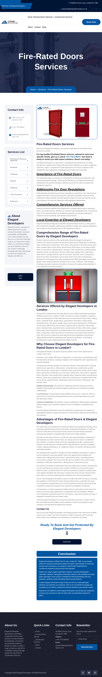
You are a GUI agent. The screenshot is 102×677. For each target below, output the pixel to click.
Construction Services (63, 17)
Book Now (91, 22)
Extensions (14, 201)
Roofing (13, 181)
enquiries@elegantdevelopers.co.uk (74, 9)
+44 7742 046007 (73, 157)
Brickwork (13, 167)
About (30, 27)
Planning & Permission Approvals (18, 159)
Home (30, 17)
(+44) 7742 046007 (18, 127)
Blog (44, 27)
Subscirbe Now (87, 647)
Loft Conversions (16, 194)
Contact (37, 27)
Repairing (13, 188)
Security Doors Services (42, 17)
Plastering (13, 174)
